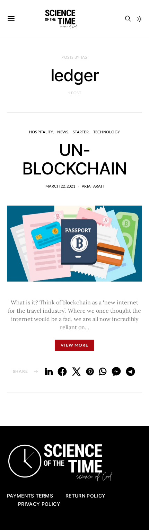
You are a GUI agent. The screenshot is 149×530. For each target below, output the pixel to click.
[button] (139, 19)
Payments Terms (30, 496)
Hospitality (41, 132)
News (62, 132)
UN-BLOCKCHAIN (74, 159)
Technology (106, 132)
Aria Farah (93, 186)
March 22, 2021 (60, 186)
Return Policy (85, 496)
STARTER (81, 132)
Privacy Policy (39, 504)
